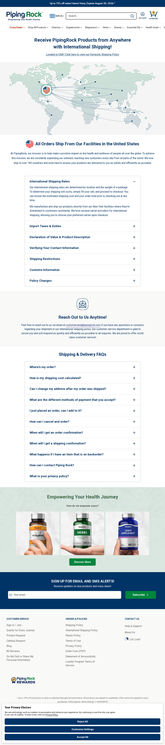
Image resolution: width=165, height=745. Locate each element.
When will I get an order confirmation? (56, 432)
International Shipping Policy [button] (82, 630)
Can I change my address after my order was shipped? (68, 389)
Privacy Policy (52, 715)
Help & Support (133, 626)
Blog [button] (9, 645)
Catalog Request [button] (15, 640)
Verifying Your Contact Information (54, 248)
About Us (130, 632)
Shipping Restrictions (45, 259)
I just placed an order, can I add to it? (56, 410)
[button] (142, 16)
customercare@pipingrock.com (83, 325)
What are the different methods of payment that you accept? (73, 400)
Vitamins (56, 27)
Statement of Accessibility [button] (81, 656)
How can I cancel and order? (49, 421)
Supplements (73, 27)
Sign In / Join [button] (13, 625)
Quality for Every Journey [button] (20, 630)
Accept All (82, 737)
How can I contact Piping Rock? (52, 465)
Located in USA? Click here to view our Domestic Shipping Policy (82, 54)
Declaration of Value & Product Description (60, 237)
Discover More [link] (82, 562)
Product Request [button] (15, 635)
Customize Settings (83, 729)
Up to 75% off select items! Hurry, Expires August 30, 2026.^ (82, 3)
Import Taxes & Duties (45, 226)
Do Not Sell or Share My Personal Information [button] (20, 658)
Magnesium (91, 27)
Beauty (117, 27)
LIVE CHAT (134, 639)
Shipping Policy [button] (74, 625)
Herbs (106, 27)
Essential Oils (133, 27)
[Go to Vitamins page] (37, 533)
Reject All (82, 721)
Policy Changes (41, 281)
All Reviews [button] (13, 651)
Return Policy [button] (73, 635)
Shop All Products (37, 27)
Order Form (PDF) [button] (76, 651)
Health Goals (152, 27)
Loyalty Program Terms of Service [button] (80, 663)
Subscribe (139, 594)
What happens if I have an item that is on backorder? (66, 454)
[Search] (132, 16)
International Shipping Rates (50, 181)
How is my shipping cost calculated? (55, 378)
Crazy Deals (16, 27)
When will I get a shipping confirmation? (58, 443)
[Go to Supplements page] (127, 533)
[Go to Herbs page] (82, 533)
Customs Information (45, 270)
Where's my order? (43, 367)
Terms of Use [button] (73, 640)
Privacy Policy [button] (74, 645)
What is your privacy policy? (49, 476)
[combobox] (97, 16)
